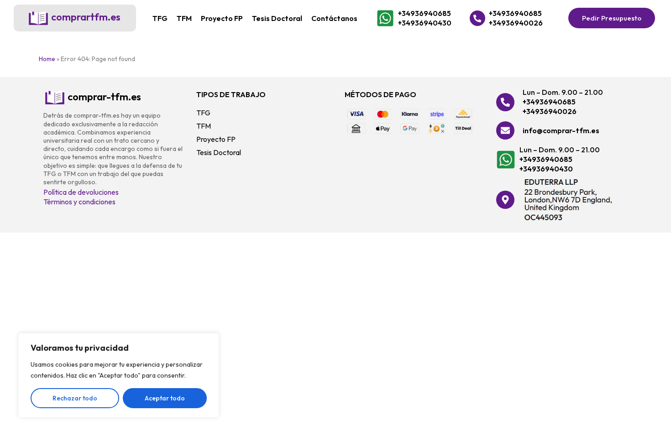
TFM (184, 18)
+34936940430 (424, 22)
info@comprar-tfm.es (561, 130)
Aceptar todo (165, 398)
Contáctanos (334, 18)
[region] (118, 375)
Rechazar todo (74, 398)
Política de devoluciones (81, 192)
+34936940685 (424, 13)
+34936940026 (516, 22)
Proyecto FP (222, 18)
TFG (160, 18)
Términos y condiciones (79, 201)
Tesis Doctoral (277, 18)
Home (47, 59)
